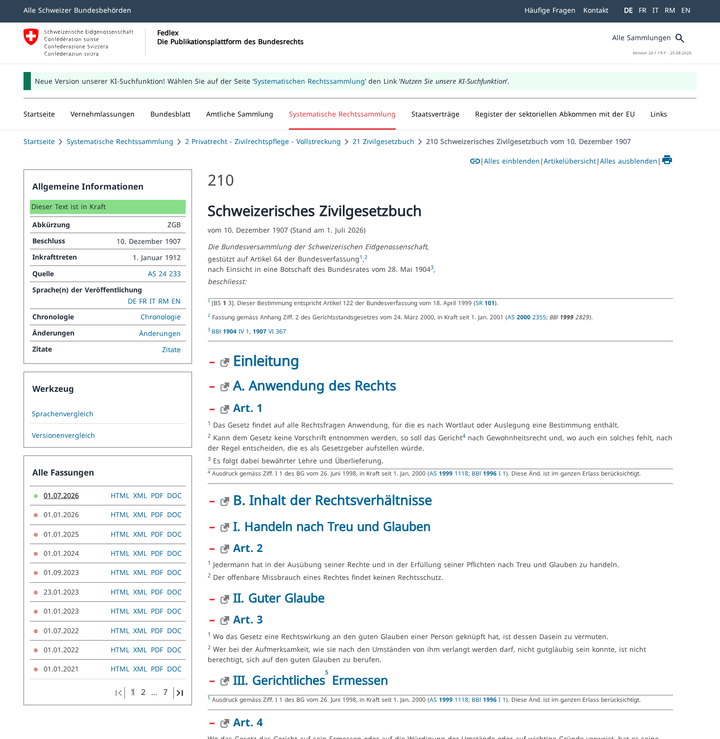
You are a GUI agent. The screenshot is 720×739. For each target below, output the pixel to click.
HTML (120, 60)
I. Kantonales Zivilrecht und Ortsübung (344, 360)
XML (140, 60)
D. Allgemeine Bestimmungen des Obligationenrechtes (404, 536)
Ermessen (358, 244)
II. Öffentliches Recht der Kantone (330, 453)
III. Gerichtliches (279, 244)
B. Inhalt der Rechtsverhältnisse (332, 64)
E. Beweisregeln (282, 625)
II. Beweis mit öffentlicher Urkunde (333, 720)
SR (221, 598)
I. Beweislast (269, 650)
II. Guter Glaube (279, 162)
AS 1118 (449, 38)
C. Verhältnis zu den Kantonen (327, 335)
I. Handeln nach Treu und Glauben (332, 90)
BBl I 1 (489, 38)
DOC (174, 60)
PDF (157, 60)
